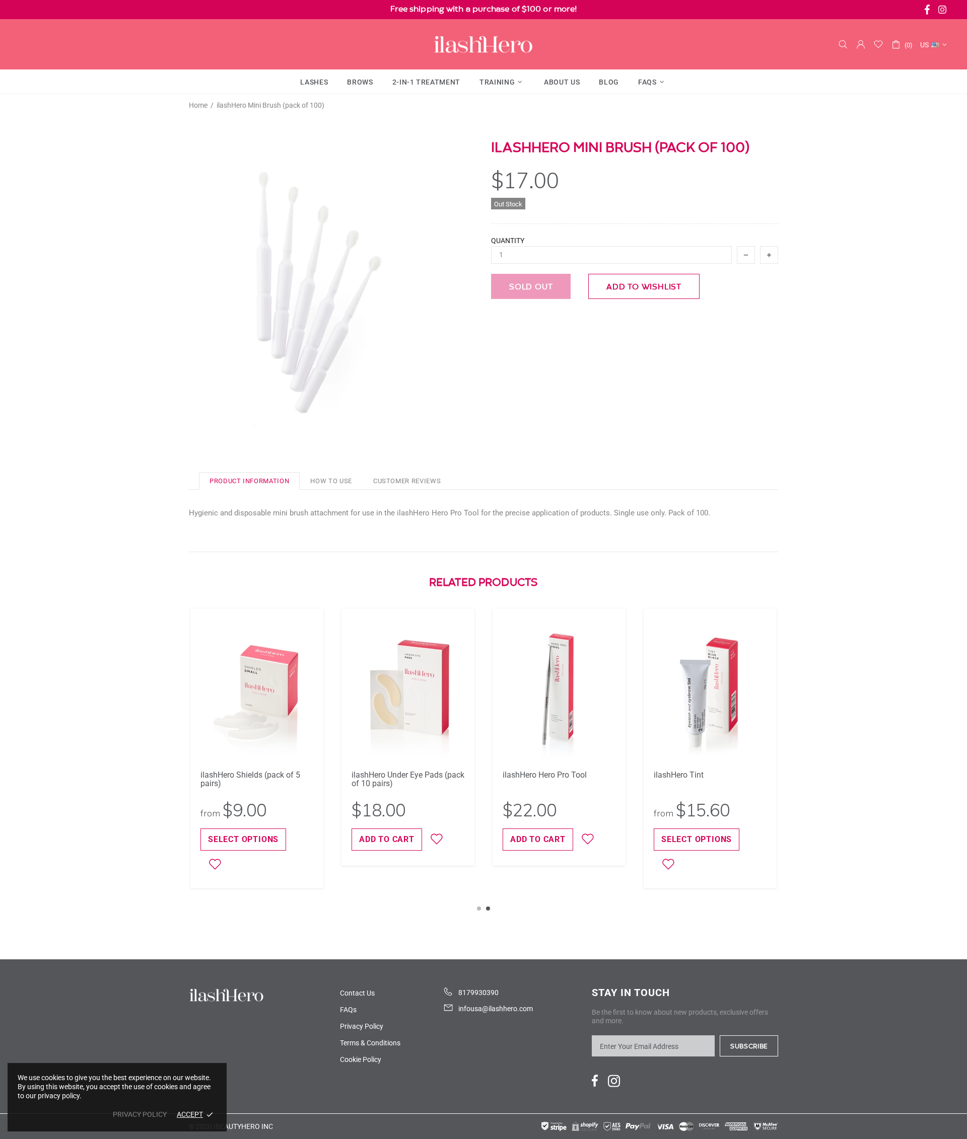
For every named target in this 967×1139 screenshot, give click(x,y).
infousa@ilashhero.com (495, 1009)
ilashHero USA (483, 44)
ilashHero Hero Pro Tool (545, 775)
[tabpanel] (559, 737)
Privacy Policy (361, 1026)
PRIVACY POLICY (140, 1114)
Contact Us (357, 993)
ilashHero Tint (679, 775)
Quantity (507, 241)
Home (198, 105)
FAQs (348, 1010)
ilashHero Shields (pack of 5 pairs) (250, 779)
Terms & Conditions (370, 1043)
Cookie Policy (360, 1059)
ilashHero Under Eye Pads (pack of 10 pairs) (408, 779)
